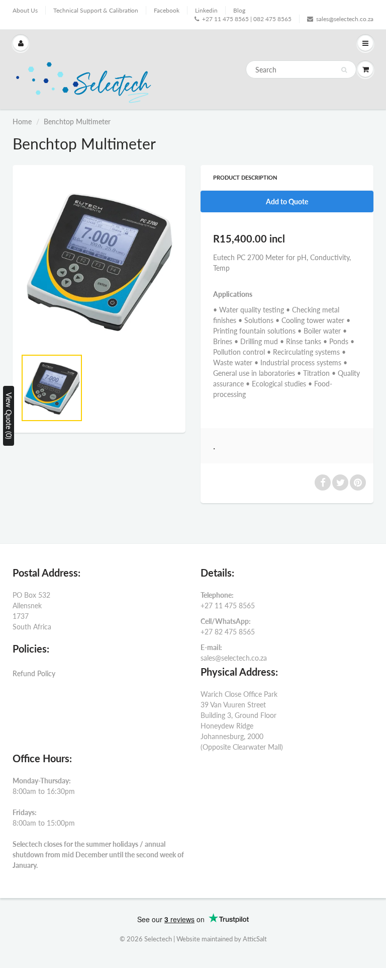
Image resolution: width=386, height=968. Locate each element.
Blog (239, 10)
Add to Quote (287, 201)
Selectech (158, 939)
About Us (25, 10)
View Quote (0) (9, 415)
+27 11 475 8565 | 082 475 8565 (247, 19)
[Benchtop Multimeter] (99, 262)
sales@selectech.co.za (344, 19)
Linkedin (206, 10)
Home (22, 121)
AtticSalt (255, 939)
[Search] (344, 70)
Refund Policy (34, 673)
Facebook (166, 10)
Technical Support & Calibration (95, 10)
